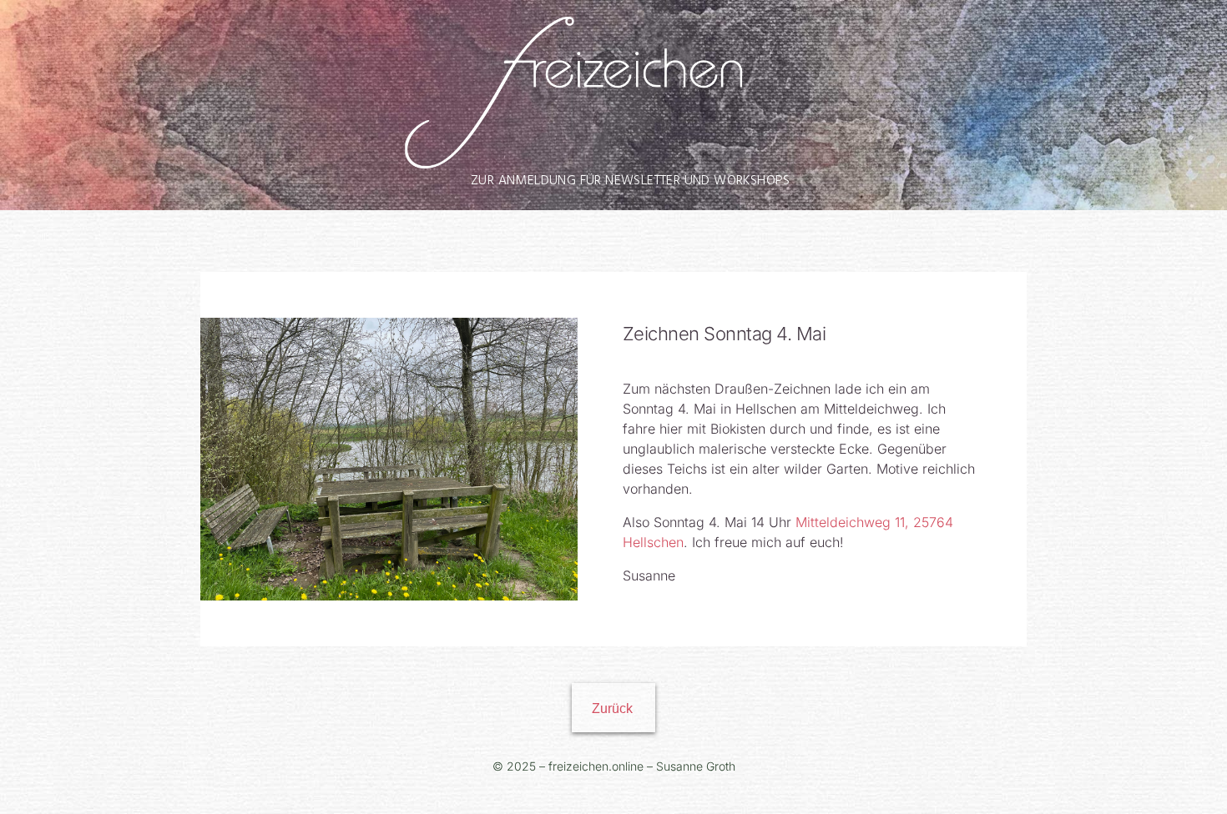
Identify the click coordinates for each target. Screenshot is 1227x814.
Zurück (612, 708)
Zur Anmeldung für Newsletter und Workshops (630, 181)
